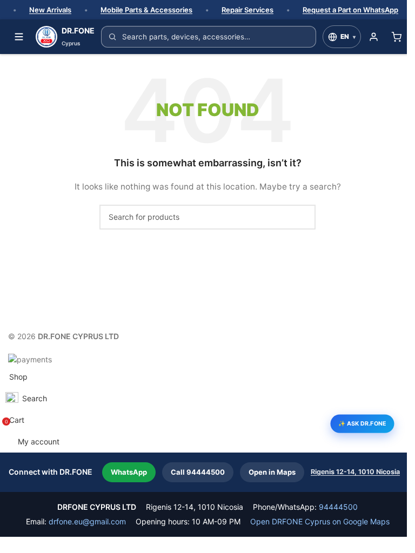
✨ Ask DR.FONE (362, 423)
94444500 (338, 506)
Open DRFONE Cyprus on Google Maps (320, 521)
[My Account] (373, 36)
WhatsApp (129, 472)
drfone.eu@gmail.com (87, 521)
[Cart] (396, 36)
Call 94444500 (198, 472)
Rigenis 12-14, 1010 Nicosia (355, 472)
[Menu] (19, 36)
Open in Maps (272, 472)
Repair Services (247, 9)
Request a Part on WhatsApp (350, 9)
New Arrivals (50, 9)
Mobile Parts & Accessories (146, 9)
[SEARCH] (303, 217)
